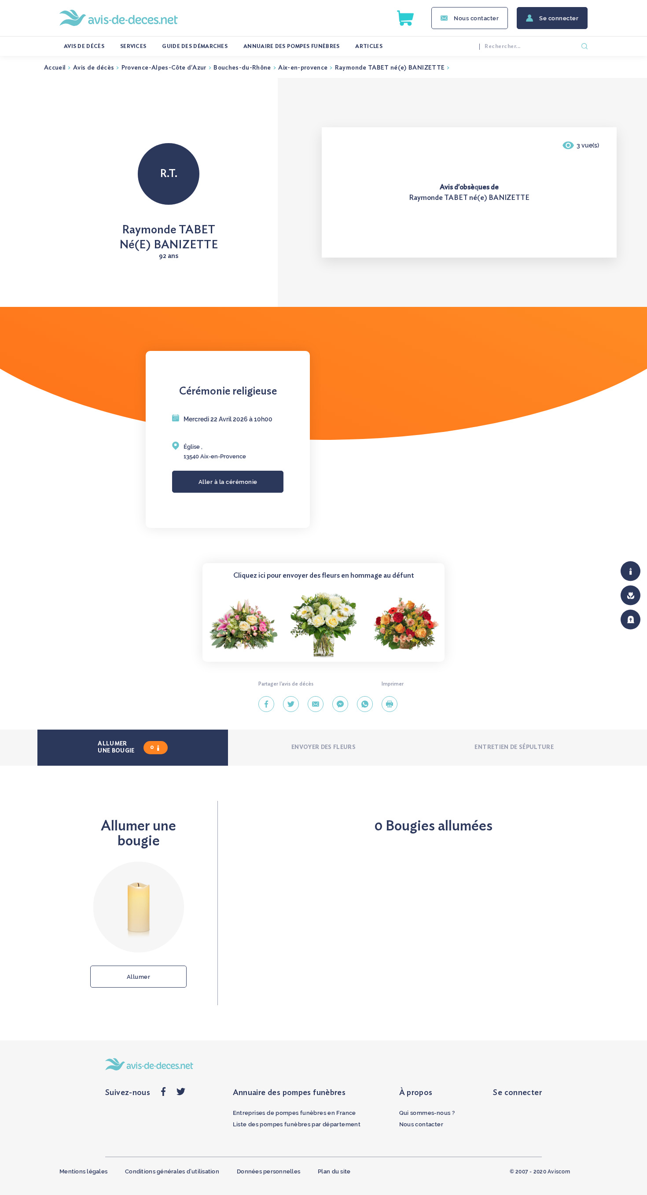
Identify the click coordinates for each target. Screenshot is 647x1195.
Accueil (55, 68)
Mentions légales (83, 1171)
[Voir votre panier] (405, 18)
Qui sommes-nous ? (427, 1113)
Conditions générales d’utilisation (172, 1171)
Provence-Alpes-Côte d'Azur (163, 68)
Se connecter (558, 18)
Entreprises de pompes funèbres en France (294, 1113)
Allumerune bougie (126, 747)
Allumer (139, 977)
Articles (368, 46)
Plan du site (334, 1171)
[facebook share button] (163, 1094)
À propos (416, 1093)
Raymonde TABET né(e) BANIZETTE (390, 68)
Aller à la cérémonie (228, 482)
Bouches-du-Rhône (242, 68)
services (133, 46)
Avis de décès (84, 46)
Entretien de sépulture (514, 747)
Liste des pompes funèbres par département (297, 1124)
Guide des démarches (195, 46)
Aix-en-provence (302, 68)
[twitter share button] (180, 1094)
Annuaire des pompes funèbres (291, 46)
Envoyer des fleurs (323, 747)
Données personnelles (268, 1171)
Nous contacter (476, 18)
